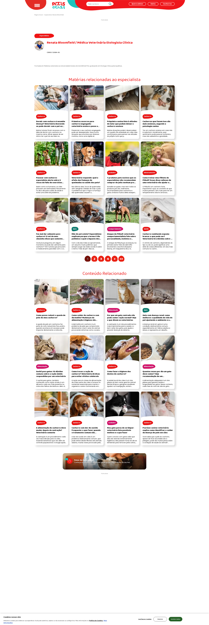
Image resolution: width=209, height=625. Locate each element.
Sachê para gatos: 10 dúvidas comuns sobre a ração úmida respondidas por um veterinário (51, 374)
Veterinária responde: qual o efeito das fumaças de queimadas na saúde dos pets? (86, 180)
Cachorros (167, 4)
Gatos (153, 4)
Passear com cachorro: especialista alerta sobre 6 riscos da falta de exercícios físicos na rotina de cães (49, 181)
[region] (104, 619)
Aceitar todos (175, 619)
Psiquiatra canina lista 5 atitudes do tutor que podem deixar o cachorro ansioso (122, 124)
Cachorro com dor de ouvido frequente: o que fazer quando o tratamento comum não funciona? (86, 431)
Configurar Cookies (144, 619)
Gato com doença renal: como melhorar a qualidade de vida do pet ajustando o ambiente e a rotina (157, 319)
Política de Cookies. (96, 621)
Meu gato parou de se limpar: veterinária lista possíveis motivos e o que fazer (120, 430)
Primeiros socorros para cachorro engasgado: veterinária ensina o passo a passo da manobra (85, 125)
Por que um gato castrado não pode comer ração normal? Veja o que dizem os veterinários (121, 318)
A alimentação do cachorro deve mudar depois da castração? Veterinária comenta (51, 430)
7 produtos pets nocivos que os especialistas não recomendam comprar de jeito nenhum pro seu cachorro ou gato (121, 181)
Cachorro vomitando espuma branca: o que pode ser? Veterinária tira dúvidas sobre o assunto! (157, 238)
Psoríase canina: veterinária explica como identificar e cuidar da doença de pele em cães (158, 430)
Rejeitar (160, 619)
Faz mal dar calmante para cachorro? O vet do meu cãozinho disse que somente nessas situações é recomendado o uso (49, 239)
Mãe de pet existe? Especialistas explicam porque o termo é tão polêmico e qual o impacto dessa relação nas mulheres (87, 238)
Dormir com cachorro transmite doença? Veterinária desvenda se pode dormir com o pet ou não (50, 125)
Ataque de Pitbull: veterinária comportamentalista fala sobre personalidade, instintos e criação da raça (121, 238)
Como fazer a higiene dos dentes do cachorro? (119, 373)
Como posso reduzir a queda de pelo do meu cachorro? (50, 316)
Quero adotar (137, 4)
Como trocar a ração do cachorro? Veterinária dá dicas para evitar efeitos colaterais (86, 374)
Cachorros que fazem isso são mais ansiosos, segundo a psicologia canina (156, 124)
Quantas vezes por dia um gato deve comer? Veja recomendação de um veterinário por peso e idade (157, 375)
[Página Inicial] (58, 5)
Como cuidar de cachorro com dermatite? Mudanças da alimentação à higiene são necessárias (85, 319)
